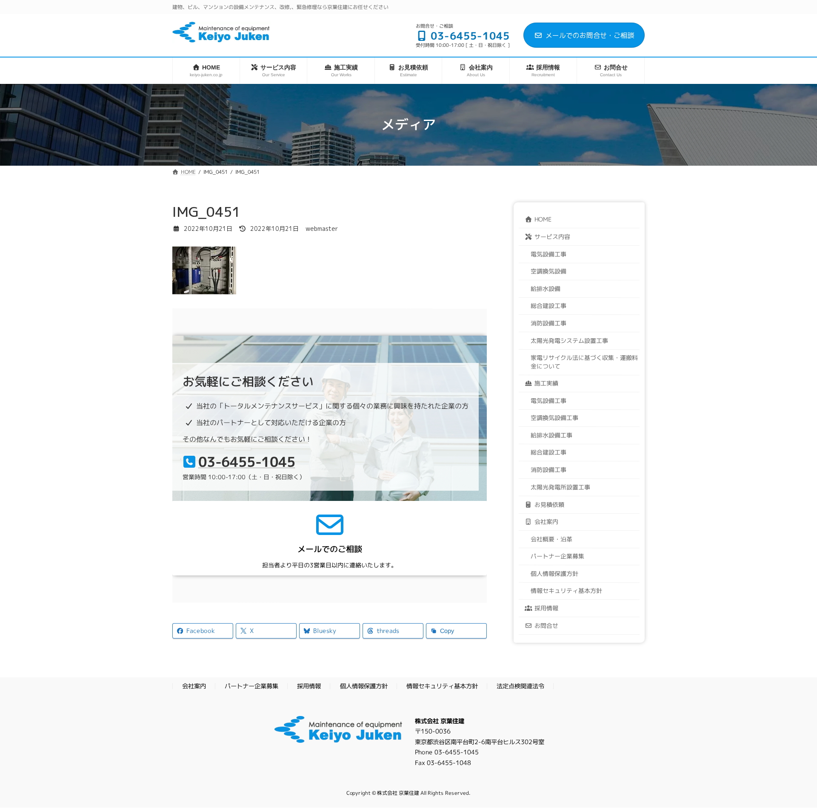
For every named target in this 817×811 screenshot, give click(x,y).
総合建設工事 (548, 305)
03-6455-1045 (246, 461)
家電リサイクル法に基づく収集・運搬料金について (584, 361)
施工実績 (546, 383)
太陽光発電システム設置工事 (569, 340)
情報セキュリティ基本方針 (566, 591)
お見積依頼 (549, 504)
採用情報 (546, 608)
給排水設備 (545, 288)
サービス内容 (552, 236)
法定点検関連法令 (520, 686)
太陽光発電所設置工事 (560, 487)
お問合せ (546, 625)
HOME (542, 219)
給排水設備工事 (551, 435)
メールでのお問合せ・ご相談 (590, 35)
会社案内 (546, 521)
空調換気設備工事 (554, 418)
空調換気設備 (548, 271)
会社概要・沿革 (551, 539)
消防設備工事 (548, 323)
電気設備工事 (548, 253)
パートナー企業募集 (557, 556)
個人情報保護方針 (554, 573)
